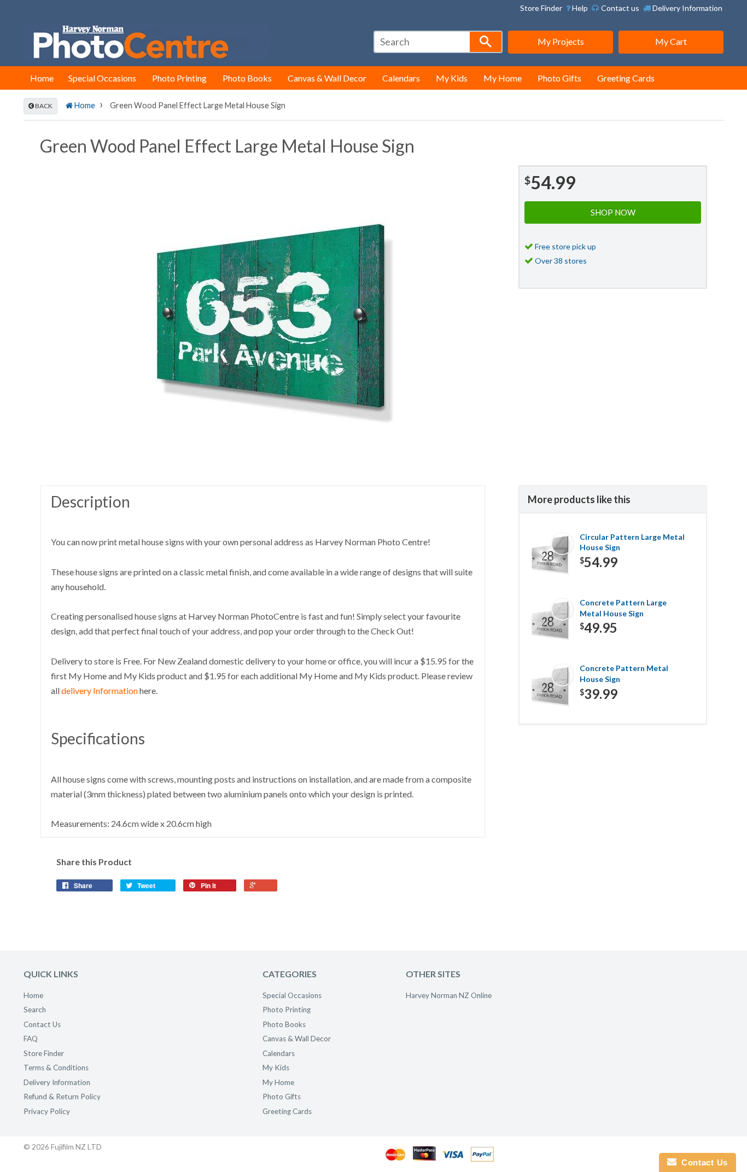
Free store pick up (565, 246)
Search (35, 1009)
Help (579, 8)
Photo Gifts (559, 78)
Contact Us (42, 1024)
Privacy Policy (47, 1111)
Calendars (401, 78)
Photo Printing (179, 78)
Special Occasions (102, 78)
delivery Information (99, 690)
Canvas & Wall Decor (327, 78)
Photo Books (247, 78)
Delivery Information (686, 8)
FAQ (31, 1038)
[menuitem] (577, 8)
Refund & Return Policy (62, 1096)
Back (43, 106)
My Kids (452, 78)
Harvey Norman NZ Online (449, 995)
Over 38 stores (561, 260)
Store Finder (541, 8)
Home (42, 78)
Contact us (619, 8)
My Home (502, 78)
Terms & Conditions (56, 1067)
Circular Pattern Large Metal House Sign (632, 542)
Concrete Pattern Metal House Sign (624, 673)
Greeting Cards (626, 78)
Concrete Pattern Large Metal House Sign (623, 608)
